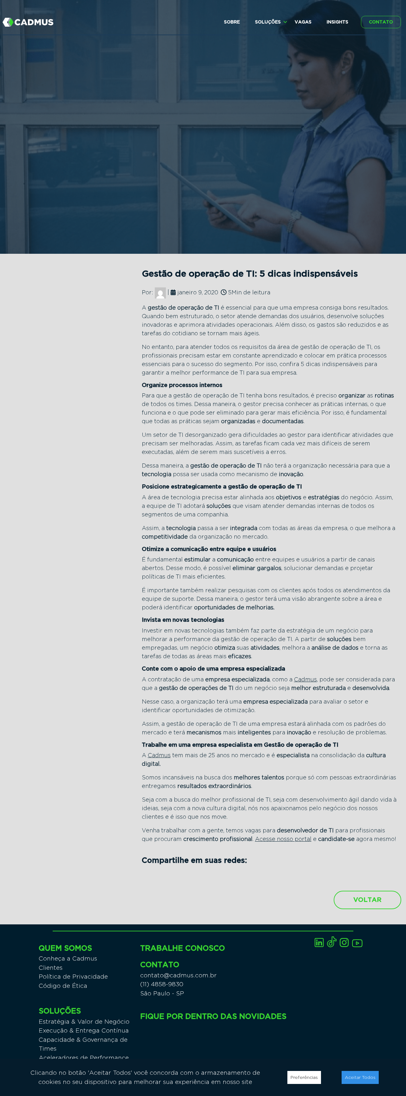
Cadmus (305, 679)
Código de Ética (63, 985)
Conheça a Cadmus (68, 958)
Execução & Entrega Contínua (84, 1030)
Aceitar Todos (360, 1077)
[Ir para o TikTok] (332, 941)
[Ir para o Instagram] (344, 942)
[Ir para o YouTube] (357, 943)
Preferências (304, 1077)
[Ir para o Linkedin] (319, 942)
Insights (337, 22)
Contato (381, 22)
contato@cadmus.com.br (178, 975)
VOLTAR (367, 900)
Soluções (268, 22)
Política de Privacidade (73, 976)
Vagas (303, 22)
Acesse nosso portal (283, 839)
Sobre (232, 22)
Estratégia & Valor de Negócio (84, 1021)
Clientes (50, 967)
